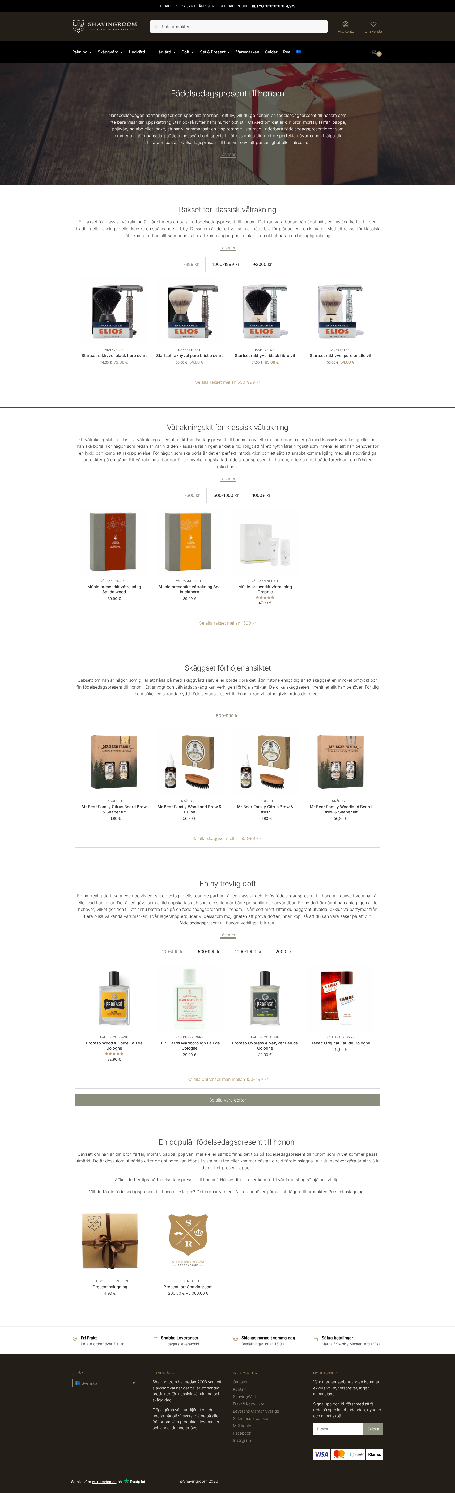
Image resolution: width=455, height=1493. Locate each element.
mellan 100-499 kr (249, 1079)
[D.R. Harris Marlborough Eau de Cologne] (189, 998)
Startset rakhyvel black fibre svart (114, 355)
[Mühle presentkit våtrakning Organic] (265, 542)
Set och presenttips (110, 1281)
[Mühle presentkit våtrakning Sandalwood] (114, 542)
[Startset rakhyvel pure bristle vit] (340, 311)
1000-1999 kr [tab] (225, 264)
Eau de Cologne (114, 1037)
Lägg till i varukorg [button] (114, 373)
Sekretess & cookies (251, 1418)
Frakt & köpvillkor (248, 1403)
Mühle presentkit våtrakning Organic (265, 589)
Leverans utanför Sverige (256, 1411)
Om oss (240, 1381)
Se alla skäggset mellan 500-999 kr (227, 838)
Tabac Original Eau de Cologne (340, 1043)
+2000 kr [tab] (262, 264)
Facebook (242, 1433)
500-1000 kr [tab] (226, 495)
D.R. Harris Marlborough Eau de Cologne (189, 1045)
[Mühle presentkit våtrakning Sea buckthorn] (189, 542)
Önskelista (373, 31)
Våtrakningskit (114, 581)
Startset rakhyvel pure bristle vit (340, 355)
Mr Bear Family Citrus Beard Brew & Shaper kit (114, 809)
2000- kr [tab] (284, 951)
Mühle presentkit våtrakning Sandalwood (114, 589)
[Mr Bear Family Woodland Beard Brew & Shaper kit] (340, 762)
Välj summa (188, 1305)
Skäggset (114, 801)
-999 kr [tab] (191, 264)
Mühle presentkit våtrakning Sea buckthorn (190, 589)
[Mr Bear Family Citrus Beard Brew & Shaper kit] (114, 762)
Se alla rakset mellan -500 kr (227, 623)
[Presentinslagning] (110, 1241)
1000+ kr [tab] (261, 495)
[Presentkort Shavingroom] (188, 1241)
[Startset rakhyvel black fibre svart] (114, 311)
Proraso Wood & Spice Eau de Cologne (114, 1045)
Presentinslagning (110, 1286)
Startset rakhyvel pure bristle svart (189, 355)
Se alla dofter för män (209, 1079)
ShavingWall (244, 1396)
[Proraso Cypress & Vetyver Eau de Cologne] (265, 998)
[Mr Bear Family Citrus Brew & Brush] (265, 762)
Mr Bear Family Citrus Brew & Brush (265, 809)
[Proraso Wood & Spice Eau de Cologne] (114, 998)
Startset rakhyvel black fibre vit (265, 355)
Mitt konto (345, 31)
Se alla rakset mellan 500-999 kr (227, 382)
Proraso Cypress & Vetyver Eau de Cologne (265, 1045)
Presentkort (188, 1281)
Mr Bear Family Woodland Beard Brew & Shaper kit (341, 809)
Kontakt (239, 1389)
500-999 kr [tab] (227, 715)
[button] (377, 52)
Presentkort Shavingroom (188, 1286)
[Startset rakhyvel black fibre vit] (265, 311)
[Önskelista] (140, 285)
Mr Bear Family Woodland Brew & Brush (190, 809)
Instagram (242, 1440)
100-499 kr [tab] (173, 951)
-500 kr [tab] (192, 495)
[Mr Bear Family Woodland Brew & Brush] (189, 762)
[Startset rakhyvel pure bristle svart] (189, 311)
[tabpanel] (227, 331)
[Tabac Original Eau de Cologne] (340, 998)
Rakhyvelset (114, 350)
